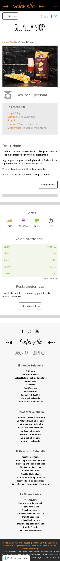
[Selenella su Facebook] (22, 331)
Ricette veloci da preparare (31, 477)
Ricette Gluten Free (31, 473)
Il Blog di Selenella (30, 398)
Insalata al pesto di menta (30, 523)
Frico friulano (31, 499)
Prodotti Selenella (30, 441)
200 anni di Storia (30, 374)
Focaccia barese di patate (30, 513)
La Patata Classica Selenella (31, 417)
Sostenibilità (30, 391)
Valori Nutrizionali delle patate (31, 377)
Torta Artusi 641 (30, 506)
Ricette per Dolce (31, 470)
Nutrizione (30, 381)
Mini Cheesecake (30, 516)
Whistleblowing (30, 548)
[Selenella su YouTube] (37, 331)
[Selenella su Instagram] (29, 331)
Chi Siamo (31, 371)
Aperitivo (23, 225)
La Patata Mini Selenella (30, 424)
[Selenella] (23, 4)
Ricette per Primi (30, 456)
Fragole (11, 120)
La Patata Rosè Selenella (30, 427)
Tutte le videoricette (31, 530)
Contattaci (39, 353)
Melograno (13, 127)
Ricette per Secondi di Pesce (30, 463)
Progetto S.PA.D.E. (30, 394)
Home (5, 42)
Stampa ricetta (48, 184)
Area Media (21, 353)
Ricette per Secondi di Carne (30, 460)
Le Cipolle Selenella (30, 437)
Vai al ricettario (10, 16)
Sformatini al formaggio (30, 503)
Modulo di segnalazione (44, 545)
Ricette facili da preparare (30, 480)
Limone (11, 124)
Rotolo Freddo (30, 527)
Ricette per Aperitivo (31, 467)
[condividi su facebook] (51, 16)
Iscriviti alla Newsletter (30, 306)
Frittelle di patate (30, 520)
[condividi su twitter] (55, 16)
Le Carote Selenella (30, 431)
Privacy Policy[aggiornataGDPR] (29, 542)
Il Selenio (30, 384)
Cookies (7, 542)
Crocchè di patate (31, 510)
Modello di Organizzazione (16, 545)
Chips (10, 113)
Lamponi (12, 116)
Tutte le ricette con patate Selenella (30, 484)
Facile (37, 225)
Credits (52, 542)
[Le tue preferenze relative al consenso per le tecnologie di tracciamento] (16, 558)
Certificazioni (31, 388)
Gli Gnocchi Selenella (30, 434)
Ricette (13, 42)
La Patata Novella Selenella (30, 420)
